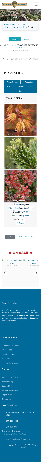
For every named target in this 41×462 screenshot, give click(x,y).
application (22, 318)
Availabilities (7, 350)
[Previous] (5, 273)
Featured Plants (8, 358)
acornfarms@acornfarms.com (17, 439)
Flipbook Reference (10, 363)
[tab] (12, 82)
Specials (24, 24)
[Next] (35, 273)
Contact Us (6, 399)
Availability (9, 237)
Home (6, 24)
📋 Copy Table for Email (27, 237)
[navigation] (20, 26)
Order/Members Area (10, 345)
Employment (7, 395)
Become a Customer (10, 390)
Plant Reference (8, 354)
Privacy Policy (7, 381)
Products (15, 24)
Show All (15, 39)
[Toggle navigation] (36, 5)
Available (26, 39)
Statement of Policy (10, 377)
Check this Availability (16, 27)
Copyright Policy (9, 386)
